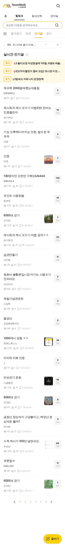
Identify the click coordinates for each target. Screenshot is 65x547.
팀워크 (19, 15)
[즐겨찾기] (27, 54)
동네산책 (37, 15)
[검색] (58, 6)
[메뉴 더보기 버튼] (5, 33)
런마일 (54, 15)
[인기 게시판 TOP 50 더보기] (57, 44)
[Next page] (51, 502)
